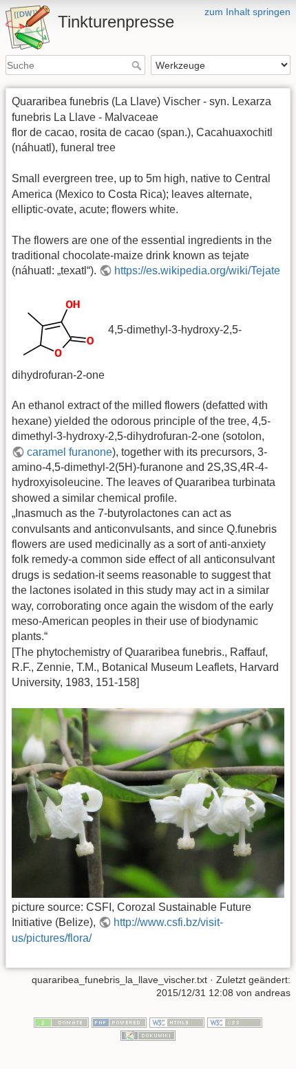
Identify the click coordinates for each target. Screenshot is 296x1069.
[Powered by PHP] (119, 1021)
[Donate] (61, 1021)
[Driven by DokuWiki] (148, 1035)
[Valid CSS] (234, 1021)
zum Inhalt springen (247, 11)
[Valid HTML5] (176, 1021)
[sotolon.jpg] (58, 330)
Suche (138, 65)
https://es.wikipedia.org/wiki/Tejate (197, 270)
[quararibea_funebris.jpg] (148, 802)
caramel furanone (69, 452)
